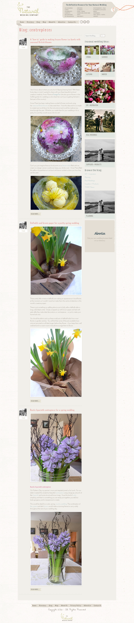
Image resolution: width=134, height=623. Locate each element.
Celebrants (68, 11)
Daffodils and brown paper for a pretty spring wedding (54, 222)
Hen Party (80, 16)
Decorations (69, 14)
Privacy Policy (75, 605)
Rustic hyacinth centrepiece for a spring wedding (52, 409)
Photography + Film (99, 8)
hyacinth (36, 495)
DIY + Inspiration (90, 174)
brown (46, 506)
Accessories (69, 8)
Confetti (67, 13)
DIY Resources (69, 16)
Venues (95, 16)
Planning (87, 177)
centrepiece (60, 493)
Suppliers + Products (92, 184)
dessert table (66, 165)
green (35, 506)
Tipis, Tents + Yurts (99, 14)
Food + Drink (81, 11)
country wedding (61, 504)
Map (44, 22)
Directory (30, 22)
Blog (38, 22)
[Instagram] (88, 22)
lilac (31, 506)
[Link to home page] (32, 9)
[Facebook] (81, 22)
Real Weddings (90, 180)
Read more (35, 213)
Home (22, 22)
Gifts (78, 14)
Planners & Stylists (99, 9)
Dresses (79, 8)
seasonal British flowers (40, 105)
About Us (52, 22)
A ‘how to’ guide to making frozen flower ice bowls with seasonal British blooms (55, 41)
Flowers (79, 9)
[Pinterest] (84, 22)
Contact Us (72, 22)
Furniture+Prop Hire (83, 13)
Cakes (66, 9)
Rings (95, 11)
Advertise (61, 22)
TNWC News (89, 187)
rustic (74, 495)
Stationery (96, 13)
